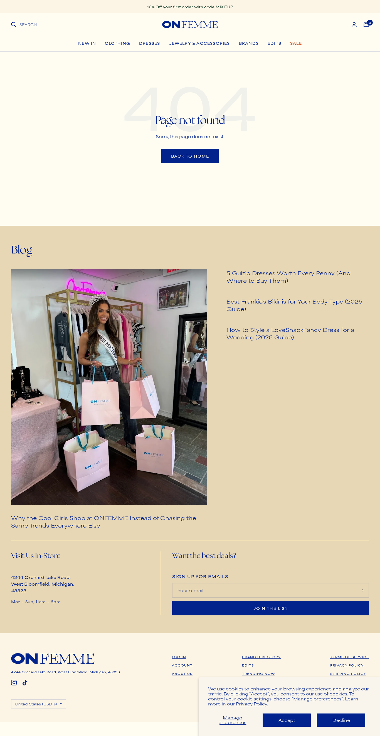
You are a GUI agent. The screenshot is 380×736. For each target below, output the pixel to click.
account (182, 665)
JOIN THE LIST (270, 608)
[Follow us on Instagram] (14, 682)
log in (179, 657)
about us (182, 673)
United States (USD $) (36, 704)
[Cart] (366, 24)
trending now (258, 673)
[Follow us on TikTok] (25, 682)
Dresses (149, 43)
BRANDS (249, 43)
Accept (286, 720)
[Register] (362, 590)
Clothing (117, 43)
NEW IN (87, 43)
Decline (341, 720)
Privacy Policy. (252, 703)
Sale (296, 43)
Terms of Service (349, 657)
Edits (274, 43)
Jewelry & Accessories (199, 43)
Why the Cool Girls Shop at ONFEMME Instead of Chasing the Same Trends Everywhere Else (103, 521)
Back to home (190, 156)
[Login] (354, 24)
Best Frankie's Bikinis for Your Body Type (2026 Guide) (294, 305)
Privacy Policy (347, 665)
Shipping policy (348, 673)
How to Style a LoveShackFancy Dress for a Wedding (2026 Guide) (290, 333)
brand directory (261, 657)
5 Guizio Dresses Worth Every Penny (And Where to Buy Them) (288, 276)
